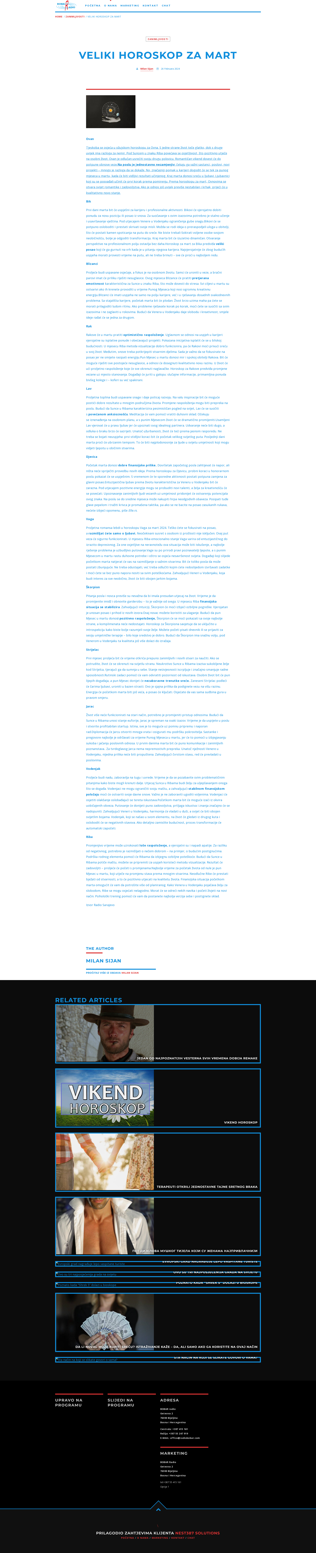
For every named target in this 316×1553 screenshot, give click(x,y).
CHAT (191, 1538)
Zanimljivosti (75, 16)
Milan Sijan (146, 68)
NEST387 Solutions (197, 1533)
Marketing (160, 1538)
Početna (127, 1538)
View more (158, 1033)
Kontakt (177, 1538)
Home (59, 16)
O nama (143, 1538)
